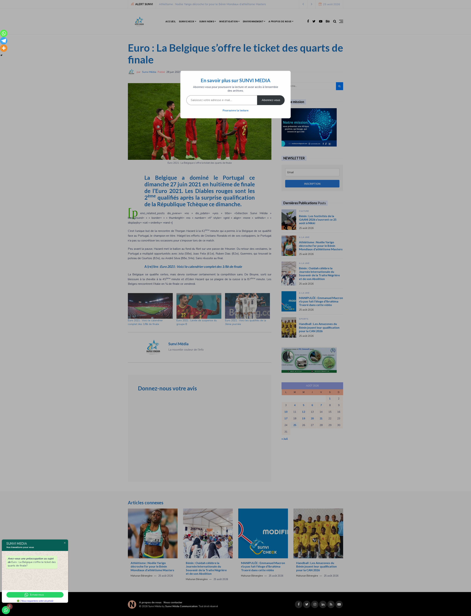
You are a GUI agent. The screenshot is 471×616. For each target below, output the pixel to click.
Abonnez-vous (271, 100)
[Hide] (1, 55)
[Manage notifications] (10, 606)
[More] (3, 48)
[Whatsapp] (3, 33)
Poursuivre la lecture (235, 110)
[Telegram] (3, 40)
